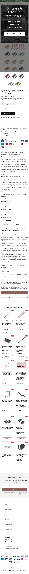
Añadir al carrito (8, 113)
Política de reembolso (10, 527)
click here (8, 198)
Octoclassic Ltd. (9, 570)
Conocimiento (8, 509)
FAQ (6, 511)
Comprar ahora (9, 501)
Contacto (7, 519)
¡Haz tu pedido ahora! (14, 33)
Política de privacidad (9, 294)
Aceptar (14, 292)
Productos (7, 504)
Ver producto (7, 332)
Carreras (7, 522)
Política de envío (8, 524)
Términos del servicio (19, 294)
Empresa (7, 537)
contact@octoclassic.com (10, 550)
